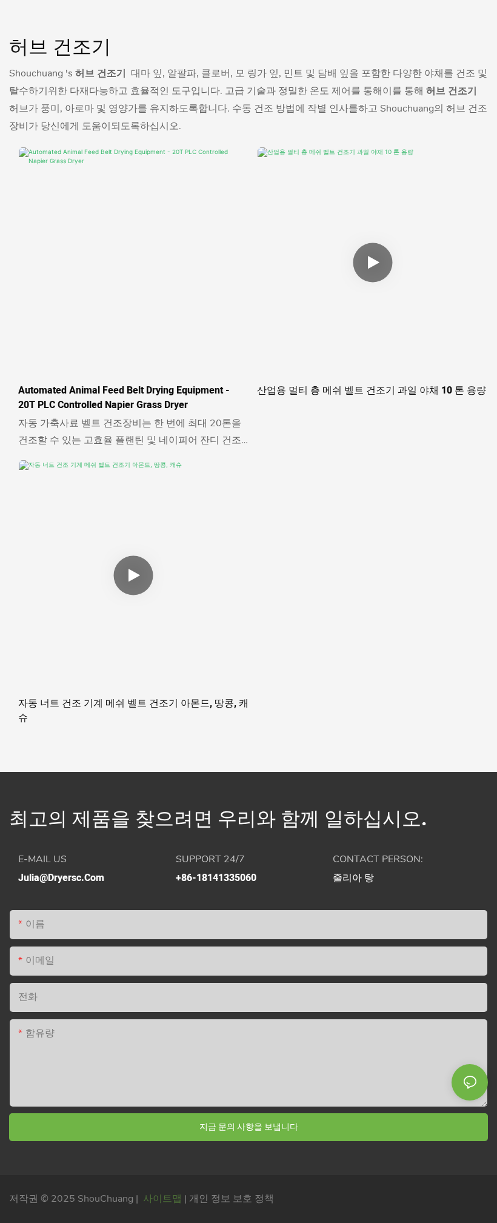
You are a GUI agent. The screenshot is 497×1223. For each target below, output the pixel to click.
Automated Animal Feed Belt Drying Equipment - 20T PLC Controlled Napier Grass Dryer (124, 397)
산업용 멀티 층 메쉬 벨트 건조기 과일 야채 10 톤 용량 (371, 390)
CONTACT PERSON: (378, 859)
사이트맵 (162, 1198)
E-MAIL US (42, 859)
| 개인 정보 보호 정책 (229, 1198)
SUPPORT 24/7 (210, 859)
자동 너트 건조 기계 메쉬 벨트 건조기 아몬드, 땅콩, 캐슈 (133, 710)
